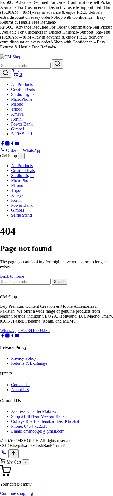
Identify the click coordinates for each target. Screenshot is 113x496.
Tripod (16, 109)
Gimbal (17, 129)
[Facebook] (2, 144)
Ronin (16, 119)
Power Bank (22, 124)
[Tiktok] (12, 144)
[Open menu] (2, 53)
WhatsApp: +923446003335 (25, 330)
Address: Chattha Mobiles (33, 411)
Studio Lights (22, 94)
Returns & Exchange (29, 363)
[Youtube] (17, 144)
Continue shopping (16, 493)
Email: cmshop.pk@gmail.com (37, 431)
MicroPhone (21, 99)
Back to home (12, 276)
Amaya (17, 114)
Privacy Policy (23, 358)
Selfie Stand (21, 134)
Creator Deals (23, 89)
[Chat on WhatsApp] (4, 455)
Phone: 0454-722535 (29, 426)
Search (59, 282)
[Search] (57, 64)
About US (20, 389)
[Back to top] (13, 453)
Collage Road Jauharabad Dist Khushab (45, 421)
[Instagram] (7, 144)
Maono (17, 104)
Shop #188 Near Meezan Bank (38, 416)
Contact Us (20, 384)
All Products (22, 84)
